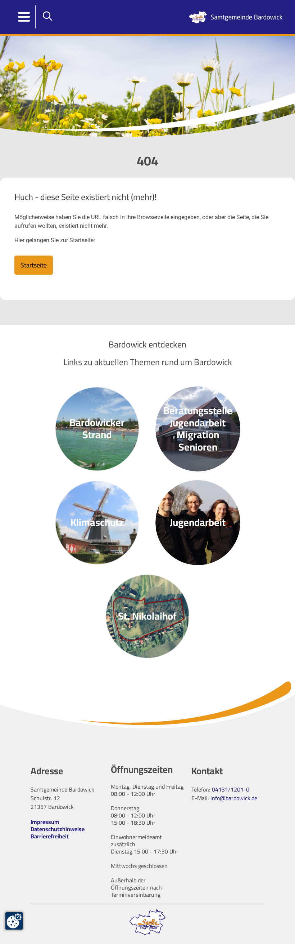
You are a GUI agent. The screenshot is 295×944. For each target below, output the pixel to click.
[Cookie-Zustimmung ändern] (14, 921)
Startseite (34, 265)
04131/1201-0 (230, 789)
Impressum (45, 821)
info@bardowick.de (233, 798)
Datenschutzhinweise (58, 829)
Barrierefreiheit (50, 836)
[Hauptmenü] (24, 16)
